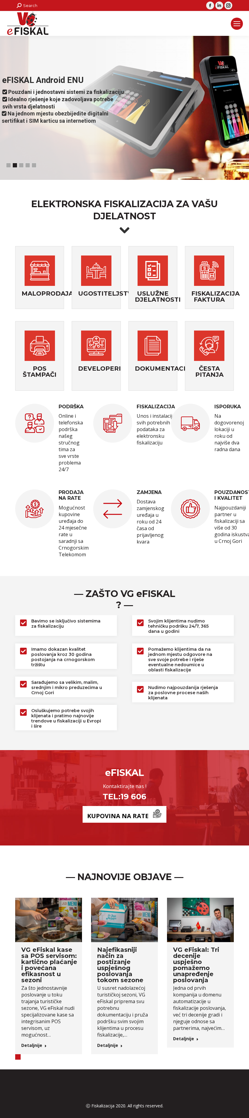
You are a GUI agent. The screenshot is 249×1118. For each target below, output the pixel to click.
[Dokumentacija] (153, 346)
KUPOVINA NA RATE (117, 816)
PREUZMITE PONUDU (74, 135)
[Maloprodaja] (40, 271)
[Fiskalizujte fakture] (209, 271)
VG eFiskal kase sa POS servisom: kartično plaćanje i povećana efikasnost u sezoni (49, 965)
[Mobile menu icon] (237, 24)
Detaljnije (31, 1045)
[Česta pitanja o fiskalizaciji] (209, 346)
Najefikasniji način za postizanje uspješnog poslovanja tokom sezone (120, 965)
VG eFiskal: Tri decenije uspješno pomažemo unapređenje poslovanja (196, 965)
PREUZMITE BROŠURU (25, 135)
